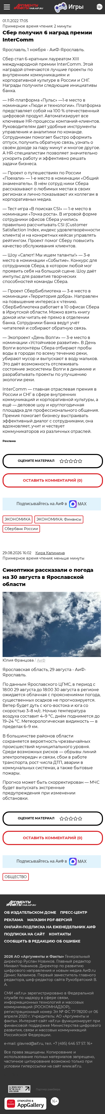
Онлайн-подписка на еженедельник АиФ (50, 927)
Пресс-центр (73, 912)
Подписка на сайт (24, 934)
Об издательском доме (30, 912)
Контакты (60, 934)
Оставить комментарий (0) (52, 480)
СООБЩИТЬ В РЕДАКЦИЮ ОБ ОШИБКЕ (42, 941)
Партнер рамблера (48, 1089)
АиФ (41, 660)
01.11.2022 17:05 (15, 21)
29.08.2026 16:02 (17, 553)
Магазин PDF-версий (49, 920)
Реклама (13, 920)
